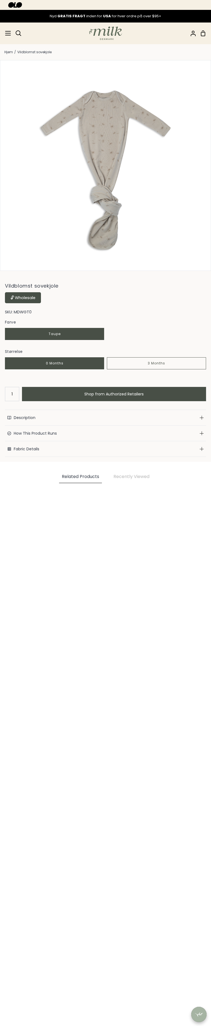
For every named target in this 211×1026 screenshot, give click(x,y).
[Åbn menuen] (5, 33)
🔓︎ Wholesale (22, 297)
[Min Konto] (191, 33)
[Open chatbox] (199, 1014)
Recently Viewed (131, 476)
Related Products (80, 476)
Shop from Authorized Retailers (114, 394)
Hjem (8, 52)
